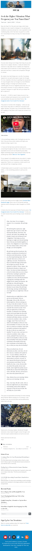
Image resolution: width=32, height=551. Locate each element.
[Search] (30, 514)
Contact (20, 541)
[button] (16, 10)
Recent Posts (6, 489)
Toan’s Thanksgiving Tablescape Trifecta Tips (12, 496)
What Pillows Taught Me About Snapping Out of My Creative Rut (14, 507)
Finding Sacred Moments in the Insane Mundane (14, 467)
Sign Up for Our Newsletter (11, 520)
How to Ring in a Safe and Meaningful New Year (13, 491)
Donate (25, 541)
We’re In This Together (19, 154)
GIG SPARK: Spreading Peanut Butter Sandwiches (15, 477)
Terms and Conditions (11, 541)
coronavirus (9, 444)
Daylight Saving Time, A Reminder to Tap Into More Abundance (14, 501)
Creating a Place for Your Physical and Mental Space (15, 457)
